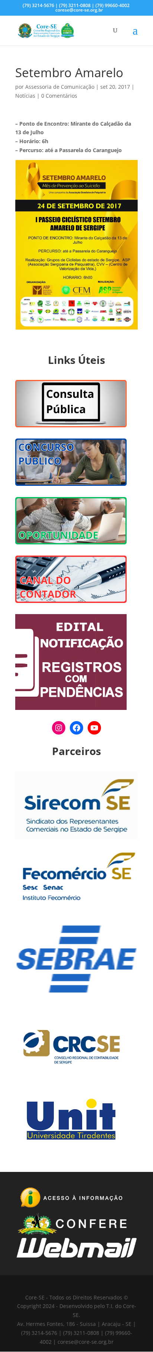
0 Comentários (59, 95)
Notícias (25, 95)
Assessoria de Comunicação (59, 86)
